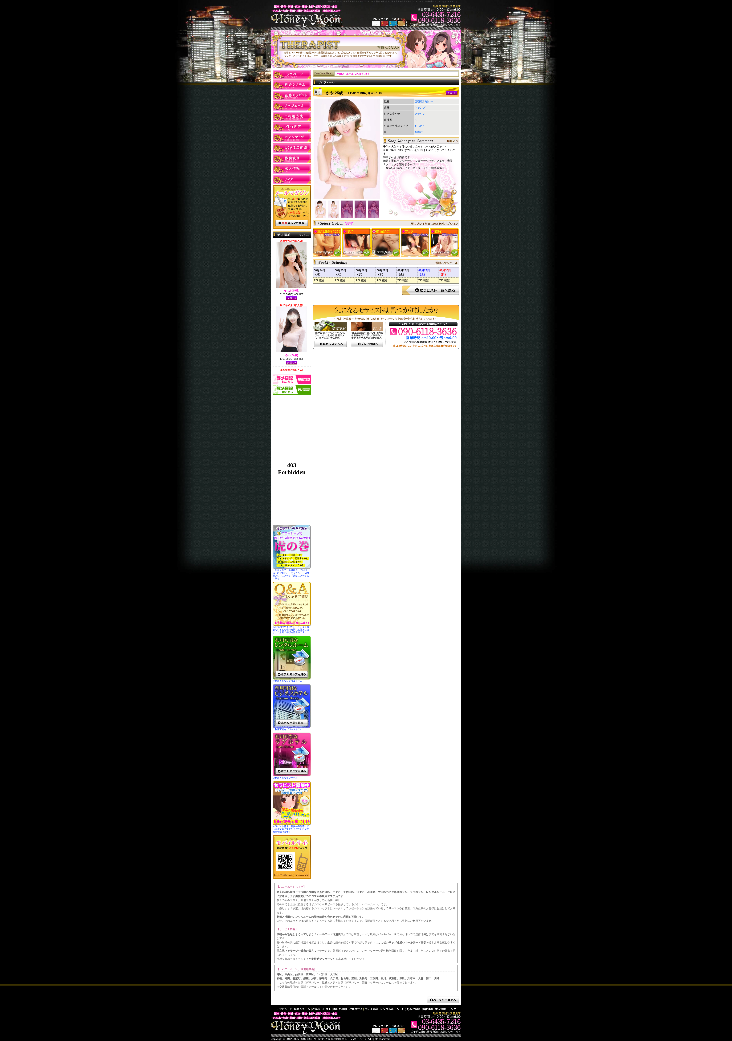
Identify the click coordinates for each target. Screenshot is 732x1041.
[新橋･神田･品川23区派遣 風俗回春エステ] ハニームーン (333, 1038)
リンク (292, 179)
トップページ (292, 74)
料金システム (292, 85)
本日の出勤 (292, 106)
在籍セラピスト (292, 95)
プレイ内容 (292, 127)
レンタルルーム (292, 137)
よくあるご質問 (292, 148)
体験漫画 (292, 158)
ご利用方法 (292, 116)
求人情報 (292, 169)
